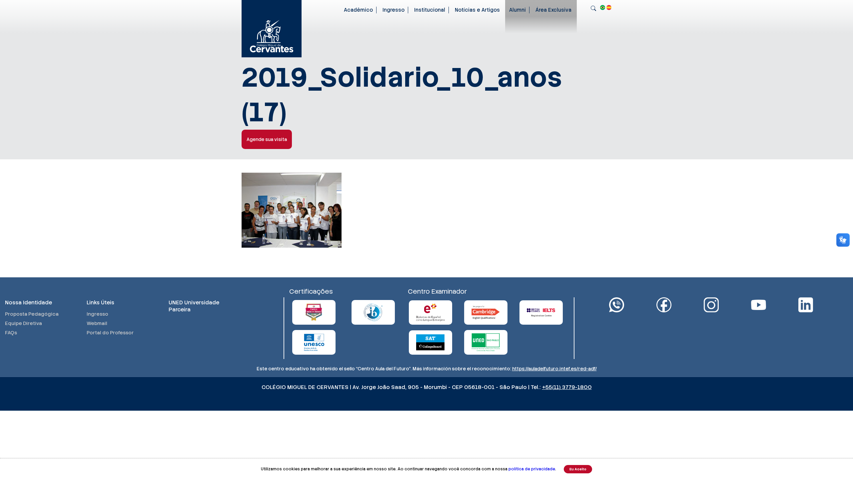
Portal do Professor (110, 333)
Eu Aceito (577, 469)
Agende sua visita (267, 139)
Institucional (429, 10)
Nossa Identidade (28, 302)
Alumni (517, 10)
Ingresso (394, 10)
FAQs (11, 333)
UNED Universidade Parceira (194, 306)
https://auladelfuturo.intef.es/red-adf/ (554, 369)
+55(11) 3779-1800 (567, 387)
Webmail (97, 323)
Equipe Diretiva (23, 323)
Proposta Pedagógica (32, 314)
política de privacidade (531, 469)
